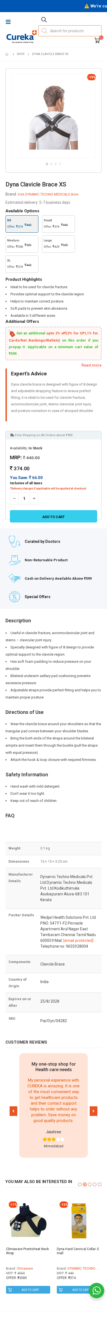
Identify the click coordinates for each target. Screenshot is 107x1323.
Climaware (25, 1268)
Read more (91, 365)
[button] (13, 1111)
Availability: (19, 448)
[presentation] (13, 116)
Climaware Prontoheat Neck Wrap (27, 1251)
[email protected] (78, 940)
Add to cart (53, 517)
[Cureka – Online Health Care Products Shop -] (21, 36)
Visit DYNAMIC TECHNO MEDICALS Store (48, 194)
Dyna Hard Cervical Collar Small (78, 1251)
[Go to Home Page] (7, 54)
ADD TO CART (30, 1289)
